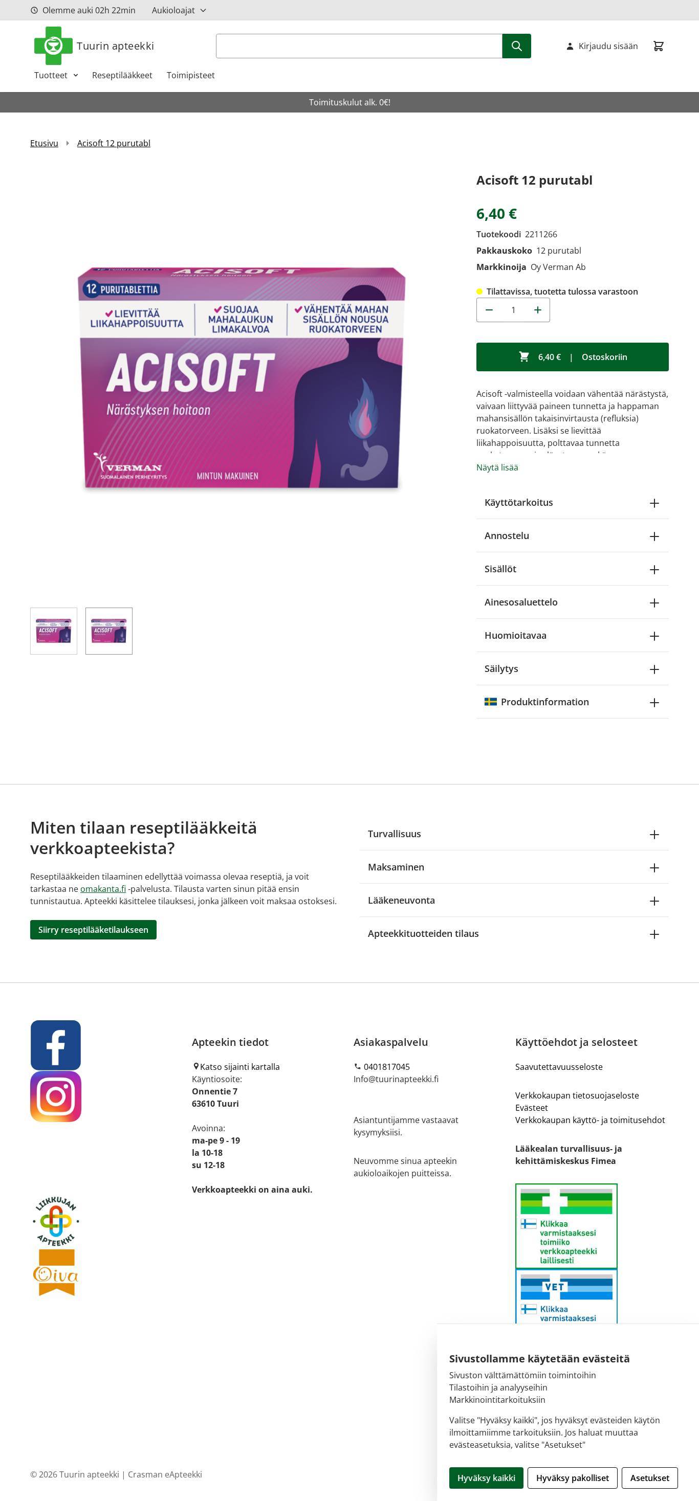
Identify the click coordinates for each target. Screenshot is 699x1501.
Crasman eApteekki (165, 1474)
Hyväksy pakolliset (572, 1478)
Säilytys (501, 668)
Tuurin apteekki (116, 46)
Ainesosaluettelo (521, 602)
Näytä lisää (497, 467)
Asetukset (649, 1478)
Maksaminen (396, 867)
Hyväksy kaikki (486, 1478)
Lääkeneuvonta (401, 900)
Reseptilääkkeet (122, 75)
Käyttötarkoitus (519, 502)
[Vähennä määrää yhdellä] (488, 310)
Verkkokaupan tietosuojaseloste (577, 1095)
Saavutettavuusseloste (559, 1066)
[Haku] (517, 46)
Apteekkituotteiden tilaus (423, 933)
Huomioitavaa (516, 635)
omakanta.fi (103, 888)
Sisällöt (500, 569)
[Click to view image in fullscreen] (243, 382)
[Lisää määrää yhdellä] (538, 310)
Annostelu (507, 535)
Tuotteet (51, 75)
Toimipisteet (191, 75)
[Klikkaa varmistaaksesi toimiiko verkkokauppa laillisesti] (592, 1268)
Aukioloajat (173, 10)
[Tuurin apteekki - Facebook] (107, 1045)
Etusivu (44, 143)
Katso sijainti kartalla (240, 1066)
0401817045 (387, 1066)
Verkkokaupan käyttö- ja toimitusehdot (590, 1120)
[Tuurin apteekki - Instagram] (107, 1096)
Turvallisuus (394, 833)
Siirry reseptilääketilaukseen (93, 929)
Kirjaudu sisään (608, 46)
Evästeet (531, 1107)
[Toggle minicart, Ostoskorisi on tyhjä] (658, 46)
